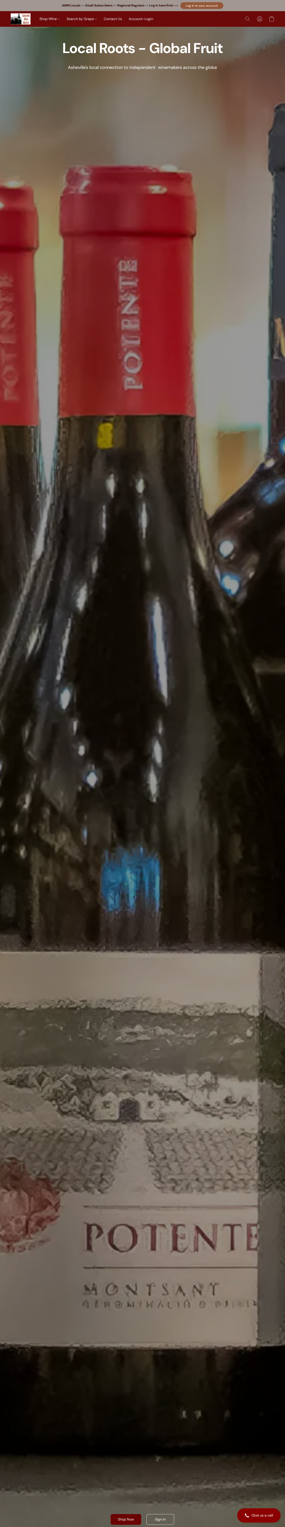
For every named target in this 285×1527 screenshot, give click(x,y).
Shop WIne (48, 18)
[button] (201, 5)
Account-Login (141, 18)
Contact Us (113, 18)
